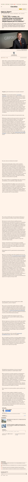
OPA (7, 431)
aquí (17, 434)
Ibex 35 (2, 4)
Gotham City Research (10, 431)
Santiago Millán (8, 409)
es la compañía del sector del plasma (19, 255)
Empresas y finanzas (6, 11)
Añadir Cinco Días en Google (24, 57)
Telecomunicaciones (5, 13)
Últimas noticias (22, 13)
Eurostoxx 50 (18, 4)
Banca (1, 13)
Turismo (19, 13)
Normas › (25, 415)
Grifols (5, 431)
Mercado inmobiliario (15, 13)
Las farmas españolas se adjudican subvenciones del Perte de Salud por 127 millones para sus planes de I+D (16, 425)
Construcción (11, 13)
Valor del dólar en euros (24, 4)
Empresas (3, 431)
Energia (8, 13)
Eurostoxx (4, 475)
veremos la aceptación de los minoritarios (17, 310)
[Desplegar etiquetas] (25, 431)
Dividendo (18, 431)
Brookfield (15, 431)
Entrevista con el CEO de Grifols (6, 15)
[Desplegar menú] (1, 6)
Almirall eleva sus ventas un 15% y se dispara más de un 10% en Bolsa (16, 420)
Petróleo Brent (11, 4)
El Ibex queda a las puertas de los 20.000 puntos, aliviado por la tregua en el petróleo (13, 467)
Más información (4, 434)
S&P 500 (6, 4)
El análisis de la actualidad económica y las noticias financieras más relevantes (11, 413)
